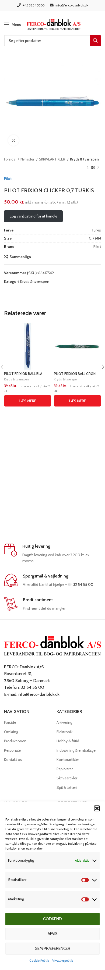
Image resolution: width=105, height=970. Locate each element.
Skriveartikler (67, 778)
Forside (10, 159)
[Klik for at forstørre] (13, 140)
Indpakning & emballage (76, 750)
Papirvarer (65, 768)
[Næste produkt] (98, 167)
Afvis (53, 933)
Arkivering (64, 722)
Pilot (8, 178)
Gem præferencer (52, 948)
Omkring (11, 731)
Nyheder (27, 159)
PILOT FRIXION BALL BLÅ (23, 374)
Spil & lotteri (67, 787)
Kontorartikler (68, 759)
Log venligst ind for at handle (33, 216)
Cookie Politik (39, 960)
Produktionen (15, 741)
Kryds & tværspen (84, 159)
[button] (97, 808)
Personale (12, 750)
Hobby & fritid (68, 741)
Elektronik (64, 731)
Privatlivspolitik (62, 960)
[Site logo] (53, 24)
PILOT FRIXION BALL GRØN (75, 374)
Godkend (52, 918)
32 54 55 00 (83, 584)
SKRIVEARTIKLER (52, 159)
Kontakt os (13, 759)
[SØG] (95, 40)
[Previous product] (87, 167)
